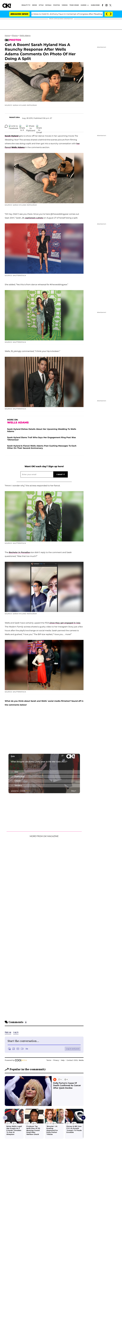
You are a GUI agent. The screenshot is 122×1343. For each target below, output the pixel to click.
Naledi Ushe (14, 117)
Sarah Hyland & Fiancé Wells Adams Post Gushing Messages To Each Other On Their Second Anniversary (41, 447)
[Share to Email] (39, 126)
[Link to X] (110, 5)
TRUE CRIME (74, 5)
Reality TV (26, 5)
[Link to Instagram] (106, 5)
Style (41, 5)
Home (7, 35)
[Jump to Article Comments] (6, 126)
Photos (15, 35)
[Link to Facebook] (102, 5)
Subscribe (95, 5)
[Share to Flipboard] (30, 126)
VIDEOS (65, 5)
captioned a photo (34, 218)
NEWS (34, 5)
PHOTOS (56, 5)
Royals (48, 5)
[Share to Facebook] (13, 126)
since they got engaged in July (64, 623)
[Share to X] (22, 126)
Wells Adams (25, 35)
